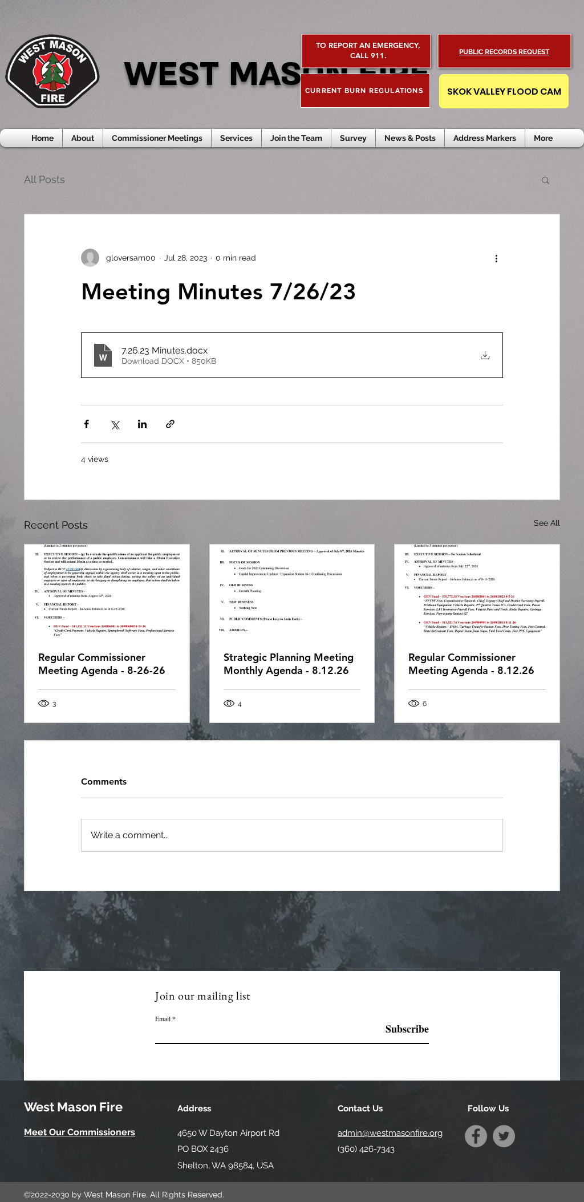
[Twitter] (504, 1136)
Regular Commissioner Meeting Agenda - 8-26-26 (101, 664)
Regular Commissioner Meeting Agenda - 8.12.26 (471, 664)
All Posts (44, 179)
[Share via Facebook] (86, 424)
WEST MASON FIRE (277, 74)
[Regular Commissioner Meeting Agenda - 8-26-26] (107, 591)
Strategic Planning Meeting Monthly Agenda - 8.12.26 (289, 664)
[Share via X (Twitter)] (114, 424)
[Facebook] (476, 1136)
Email (163, 1018)
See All (547, 522)
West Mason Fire (73, 1106)
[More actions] (496, 258)
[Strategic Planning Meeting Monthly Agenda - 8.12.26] (292, 591)
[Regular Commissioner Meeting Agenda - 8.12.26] (477, 591)
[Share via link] (170, 424)
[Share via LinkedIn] (142, 424)
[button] (410, 138)
